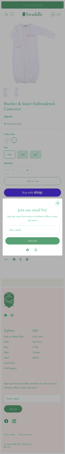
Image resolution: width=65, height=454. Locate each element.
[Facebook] (27, 250)
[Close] (58, 203)
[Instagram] (35, 250)
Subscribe (32, 240)
